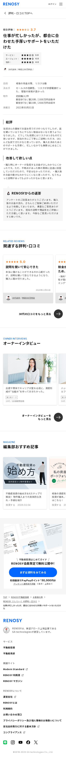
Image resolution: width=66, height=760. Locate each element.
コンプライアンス (12, 732)
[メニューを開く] (61, 4)
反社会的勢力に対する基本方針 (19, 726)
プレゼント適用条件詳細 (24, 583)
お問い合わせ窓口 (12, 714)
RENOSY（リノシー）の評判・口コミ (20, 601)
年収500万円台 (28, 297)
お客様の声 (38, 597)
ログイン (52, 4)
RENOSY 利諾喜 (11, 675)
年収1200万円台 (25, 69)
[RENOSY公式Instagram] (13, 742)
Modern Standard (13, 669)
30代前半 (12, 69)
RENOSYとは (10, 702)
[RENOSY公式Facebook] (28, 742)
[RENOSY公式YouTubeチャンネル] (20, 742)
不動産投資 (9, 647)
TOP (5, 597)
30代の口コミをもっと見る (35, 314)
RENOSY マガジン (13, 681)
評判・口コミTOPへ (20, 13)
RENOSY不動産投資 (20, 597)
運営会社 (8, 696)
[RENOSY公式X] (36, 742)
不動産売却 (9, 653)
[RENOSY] (33, 620)
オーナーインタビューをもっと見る (36, 417)
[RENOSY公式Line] (5, 742)
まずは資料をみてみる (33, 572)
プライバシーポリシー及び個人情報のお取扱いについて (32, 720)
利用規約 (8, 708)
